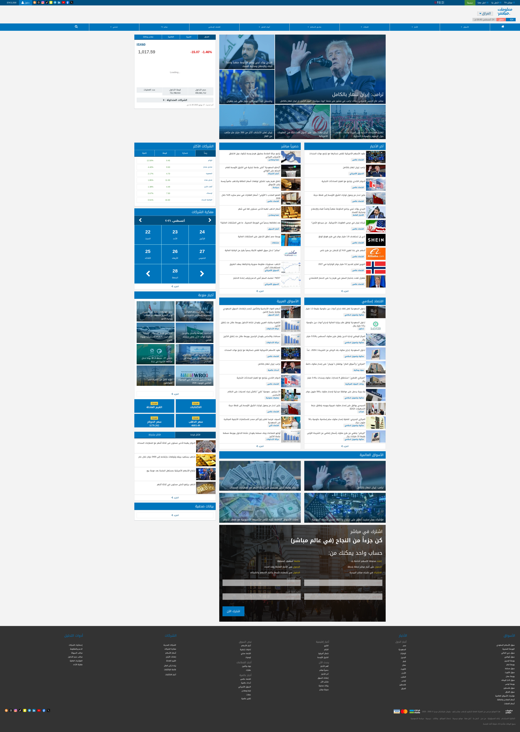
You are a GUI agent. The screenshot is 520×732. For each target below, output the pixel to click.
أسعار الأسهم (170, 653)
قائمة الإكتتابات (170, 669)
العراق (206, 36)
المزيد (346, 291)
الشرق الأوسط (323, 657)
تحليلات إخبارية (245, 649)
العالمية (171, 36)
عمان (404, 665)
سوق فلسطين (509, 688)
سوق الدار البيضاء (508, 680)
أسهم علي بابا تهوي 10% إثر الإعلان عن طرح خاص (342, 250)
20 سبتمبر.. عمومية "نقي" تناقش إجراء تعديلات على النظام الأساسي (254, 393)
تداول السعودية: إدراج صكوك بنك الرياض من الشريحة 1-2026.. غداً (336, 350)
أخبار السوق (273, 229)
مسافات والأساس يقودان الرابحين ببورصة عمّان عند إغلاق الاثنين (251, 336)
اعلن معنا (482, 3)
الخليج (326, 645)
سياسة (276, 187)
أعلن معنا (467, 718)
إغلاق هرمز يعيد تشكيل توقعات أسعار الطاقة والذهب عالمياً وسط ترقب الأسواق (250, 183)
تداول (361, 328)
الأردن (404, 673)
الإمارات (403, 653)
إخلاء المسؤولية (494, 718)
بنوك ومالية (359, 370)
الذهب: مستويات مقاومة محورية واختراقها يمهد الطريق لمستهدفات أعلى (255, 266)
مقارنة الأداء (77, 664)
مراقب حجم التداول (75, 657)
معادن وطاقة (148, 36)
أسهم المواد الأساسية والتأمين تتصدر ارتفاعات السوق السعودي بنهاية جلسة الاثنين (251, 310)
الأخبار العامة (358, 215)
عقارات (248, 670)
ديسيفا (428, 718)
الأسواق (466, 27)
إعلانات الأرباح (171, 657)
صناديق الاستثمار (315, 27)
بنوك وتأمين (246, 666)
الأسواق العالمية (372, 455)
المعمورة (209, 173)
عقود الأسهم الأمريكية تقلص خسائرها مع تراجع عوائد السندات (337, 153)
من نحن (483, 718)
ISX (512, 19)
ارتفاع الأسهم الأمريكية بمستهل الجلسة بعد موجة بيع (171, 470)
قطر (404, 661)
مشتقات (275, 242)
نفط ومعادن (274, 159)
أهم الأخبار (324, 666)
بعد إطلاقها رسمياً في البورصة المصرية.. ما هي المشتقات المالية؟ (250, 222)
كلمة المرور (377, 592)
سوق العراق (510, 692)
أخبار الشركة (273, 173)
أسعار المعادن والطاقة (506, 699)
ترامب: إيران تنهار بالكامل (354, 167)
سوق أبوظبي (509, 657)
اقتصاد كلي (274, 425)
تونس (404, 680)
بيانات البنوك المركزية (354, 384)
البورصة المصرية (508, 649)
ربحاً (205, 153)
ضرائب (361, 411)
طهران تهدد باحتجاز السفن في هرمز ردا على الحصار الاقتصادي (337, 278)
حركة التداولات (272, 328)
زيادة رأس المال (170, 665)
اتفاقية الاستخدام (508, 718)
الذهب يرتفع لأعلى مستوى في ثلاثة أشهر (176, 484)
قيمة (164, 153)
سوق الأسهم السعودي (505, 645)
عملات (248, 694)
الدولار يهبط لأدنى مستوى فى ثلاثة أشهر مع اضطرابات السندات (166, 443)
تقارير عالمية (246, 698)
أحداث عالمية (273, 370)
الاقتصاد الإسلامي (214, 27)
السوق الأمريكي (357, 173)
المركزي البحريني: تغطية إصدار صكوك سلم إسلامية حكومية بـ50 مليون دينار (336, 421)
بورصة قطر (510, 664)
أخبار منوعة (206, 295)
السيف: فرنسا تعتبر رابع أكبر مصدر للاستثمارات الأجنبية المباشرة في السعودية (252, 421)
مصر (404, 645)
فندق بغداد (208, 180)
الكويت (403, 669)
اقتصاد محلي (246, 653)
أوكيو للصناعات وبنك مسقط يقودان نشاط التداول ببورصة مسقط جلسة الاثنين (251, 434)
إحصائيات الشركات (75, 645)
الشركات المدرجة (169, 645)
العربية (188, 36)
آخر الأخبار (377, 146)
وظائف (435, 718)
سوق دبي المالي (508, 653)
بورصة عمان (510, 676)
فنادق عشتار (207, 167)
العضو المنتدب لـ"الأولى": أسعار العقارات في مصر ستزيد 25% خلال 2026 (251, 196)
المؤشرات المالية (76, 660)
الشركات (365, 27)
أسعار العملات (509, 703)
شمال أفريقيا (323, 653)
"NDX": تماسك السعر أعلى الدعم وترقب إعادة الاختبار (256, 278)
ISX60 (141, 44)
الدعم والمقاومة (76, 649)
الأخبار (416, 27)
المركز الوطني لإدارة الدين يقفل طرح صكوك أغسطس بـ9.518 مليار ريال (335, 338)
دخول (27, 3)
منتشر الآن (325, 681)
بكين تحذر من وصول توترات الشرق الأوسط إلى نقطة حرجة (339, 195)
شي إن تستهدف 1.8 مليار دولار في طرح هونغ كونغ (342, 236)
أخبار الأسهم (246, 645)
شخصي (115, 27)
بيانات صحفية (204, 506)
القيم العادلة (171, 660)
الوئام (210, 160)
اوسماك (209, 193)
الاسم (379, 578)
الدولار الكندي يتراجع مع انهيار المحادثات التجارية (343, 181)
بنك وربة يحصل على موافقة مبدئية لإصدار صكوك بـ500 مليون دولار (335, 391)
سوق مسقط (510, 668)
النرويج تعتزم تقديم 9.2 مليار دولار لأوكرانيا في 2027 (341, 264)
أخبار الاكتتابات (170, 674)
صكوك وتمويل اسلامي (354, 315)
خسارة (185, 153)
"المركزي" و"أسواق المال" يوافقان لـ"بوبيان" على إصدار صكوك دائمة (335, 364)
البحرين (403, 657)
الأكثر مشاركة (155, 435)
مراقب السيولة (76, 653)
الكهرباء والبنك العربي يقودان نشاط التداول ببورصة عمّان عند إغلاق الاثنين (250, 324)
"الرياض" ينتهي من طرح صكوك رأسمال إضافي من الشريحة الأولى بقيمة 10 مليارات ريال (336, 434)
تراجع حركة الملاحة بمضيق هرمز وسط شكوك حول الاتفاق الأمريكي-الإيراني (254, 155)
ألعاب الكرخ (208, 186)
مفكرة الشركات (203, 212)
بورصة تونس (510, 684)
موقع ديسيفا (458, 718)
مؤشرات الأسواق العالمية (505, 696)
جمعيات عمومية (272, 397)
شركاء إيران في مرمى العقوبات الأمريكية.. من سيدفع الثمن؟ (338, 222)
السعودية (402, 649)
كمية (144, 153)
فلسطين (402, 684)
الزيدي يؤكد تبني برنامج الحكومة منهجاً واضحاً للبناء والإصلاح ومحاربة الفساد (338, 210)
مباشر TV (164, 27)
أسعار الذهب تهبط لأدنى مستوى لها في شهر (259, 209)
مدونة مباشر (324, 689)
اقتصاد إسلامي (373, 301)
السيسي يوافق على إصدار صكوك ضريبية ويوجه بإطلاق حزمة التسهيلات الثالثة (338, 407)
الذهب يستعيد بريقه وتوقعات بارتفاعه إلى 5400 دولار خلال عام (167, 456)
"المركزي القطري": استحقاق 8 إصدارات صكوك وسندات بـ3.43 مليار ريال (336, 379)
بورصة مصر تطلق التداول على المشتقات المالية (259, 236)
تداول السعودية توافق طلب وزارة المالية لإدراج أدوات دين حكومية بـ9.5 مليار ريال (335, 324)
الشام (326, 649)
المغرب (403, 677)
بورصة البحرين (509, 660)
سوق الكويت (510, 672)
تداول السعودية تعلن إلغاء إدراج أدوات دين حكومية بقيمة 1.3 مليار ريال (335, 310)
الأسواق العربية (288, 301)
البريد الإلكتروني (294, 578)
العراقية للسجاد (206, 200)
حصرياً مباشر (290, 146)
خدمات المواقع (445, 718)
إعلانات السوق (323, 678)
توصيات (248, 657)
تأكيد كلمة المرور (293, 592)
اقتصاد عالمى (358, 159)
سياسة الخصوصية (417, 718)
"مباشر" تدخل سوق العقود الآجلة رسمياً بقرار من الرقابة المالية (252, 250)
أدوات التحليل (265, 27)
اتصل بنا (495, 3)
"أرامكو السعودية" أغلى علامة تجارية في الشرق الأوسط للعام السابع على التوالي (252, 169)
